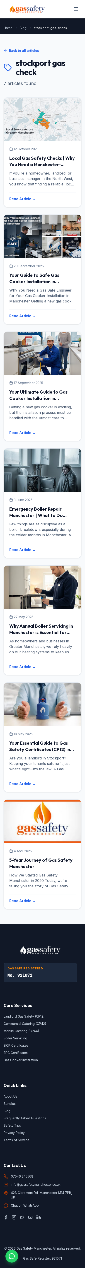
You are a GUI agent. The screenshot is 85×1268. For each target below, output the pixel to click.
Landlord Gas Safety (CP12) (24, 1016)
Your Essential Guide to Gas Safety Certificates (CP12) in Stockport (39, 749)
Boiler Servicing (15, 1038)
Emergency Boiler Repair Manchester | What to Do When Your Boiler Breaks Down (42, 515)
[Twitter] (22, 1217)
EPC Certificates (16, 1053)
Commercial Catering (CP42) (25, 1024)
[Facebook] (6, 1217)
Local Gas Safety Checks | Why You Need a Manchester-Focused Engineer (42, 164)
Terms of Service (16, 1140)
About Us (10, 1096)
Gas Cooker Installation (21, 1060)
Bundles (10, 1104)
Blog (23, 28)
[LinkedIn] (38, 1217)
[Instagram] (14, 1217)
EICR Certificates (16, 1045)
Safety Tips (12, 1125)
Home (8, 28)
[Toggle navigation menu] (75, 9)
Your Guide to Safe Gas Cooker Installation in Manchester (34, 281)
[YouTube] (30, 1217)
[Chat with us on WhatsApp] (11, 1256)
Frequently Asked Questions (25, 1118)
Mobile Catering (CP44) (21, 1031)
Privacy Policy (14, 1133)
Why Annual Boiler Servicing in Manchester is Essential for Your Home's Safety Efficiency (41, 632)
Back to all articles (24, 50)
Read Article (22, 199)
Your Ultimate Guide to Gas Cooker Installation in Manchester (38, 398)
